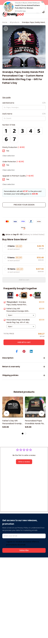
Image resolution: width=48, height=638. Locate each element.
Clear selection (8, 156)
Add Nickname (8, 103)
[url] (11, 572)
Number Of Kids (8, 125)
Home (4, 22)
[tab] (22, 65)
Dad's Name (7, 114)
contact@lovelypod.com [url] (17, 570)
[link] (9, 7)
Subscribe (24, 550)
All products (14, 22)
